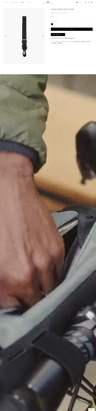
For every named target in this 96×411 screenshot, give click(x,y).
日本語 (90, 409)
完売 (72, 29)
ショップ (5, 2)
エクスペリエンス (14, 2)
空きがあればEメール (58, 34)
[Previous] (6, 35)
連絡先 (22, 2)
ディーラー (29, 2)
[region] (24, 36)
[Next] (42, 35)
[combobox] (91, 409)
